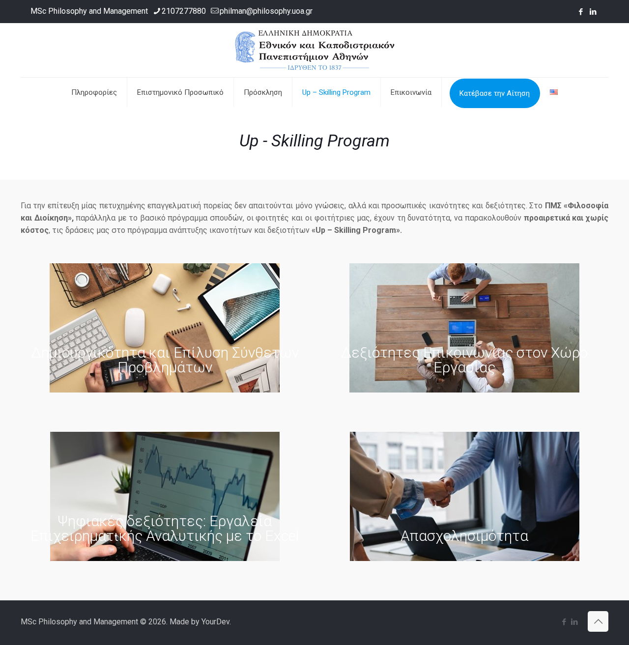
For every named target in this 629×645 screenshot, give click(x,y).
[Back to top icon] (598, 621)
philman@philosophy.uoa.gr (266, 11)
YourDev (215, 621)
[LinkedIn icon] (593, 11)
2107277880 (184, 11)
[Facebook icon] (580, 11)
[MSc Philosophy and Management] (315, 50)
